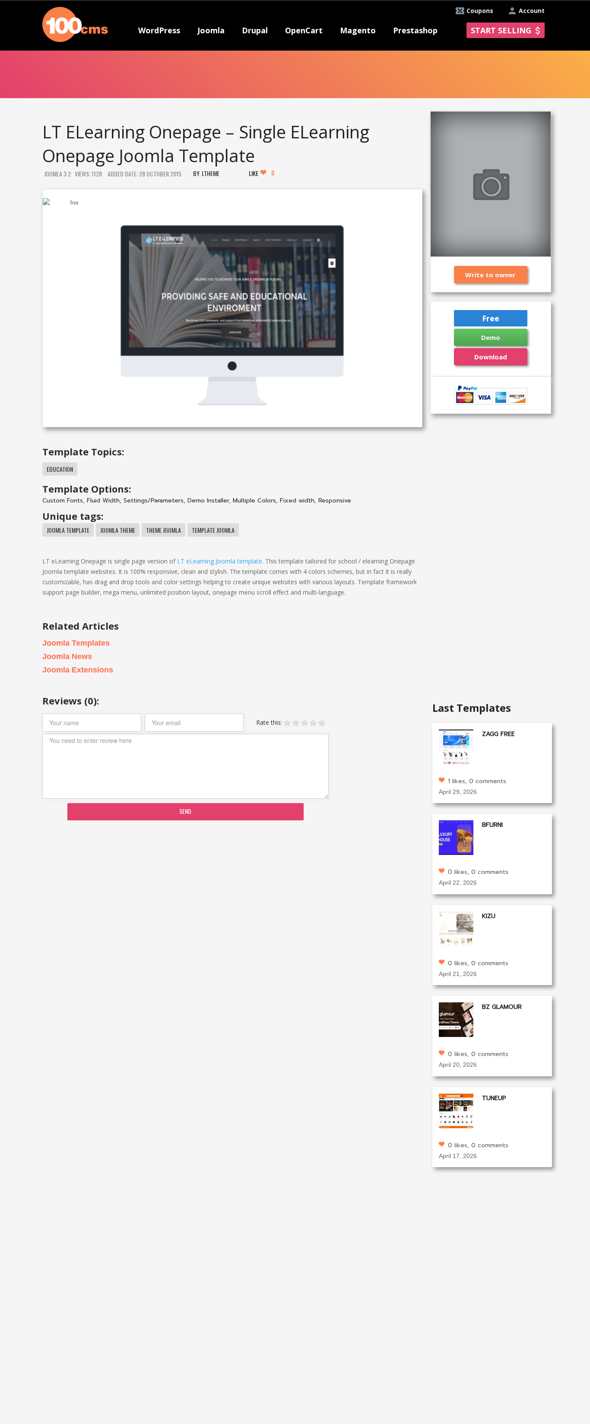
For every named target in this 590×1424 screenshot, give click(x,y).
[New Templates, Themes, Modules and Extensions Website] (75, 23)
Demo (490, 337)
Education (60, 469)
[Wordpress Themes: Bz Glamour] (456, 1019)
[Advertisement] (232, 894)
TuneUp (494, 1098)
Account (532, 10)
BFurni (492, 824)
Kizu (488, 916)
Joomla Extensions (77, 670)
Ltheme (210, 173)
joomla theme (117, 529)
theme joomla (163, 529)
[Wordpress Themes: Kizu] (456, 927)
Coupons (479, 10)
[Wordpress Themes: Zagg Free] (456, 745)
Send (185, 811)
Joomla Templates (76, 643)
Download (490, 356)
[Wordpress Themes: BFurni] (456, 837)
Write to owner (490, 274)
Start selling (501, 30)
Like (261, 173)
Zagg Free (498, 734)
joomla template (68, 529)
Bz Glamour (502, 1006)
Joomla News (67, 656)
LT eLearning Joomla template (219, 561)
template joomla (213, 529)
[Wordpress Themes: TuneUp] (456, 1110)
